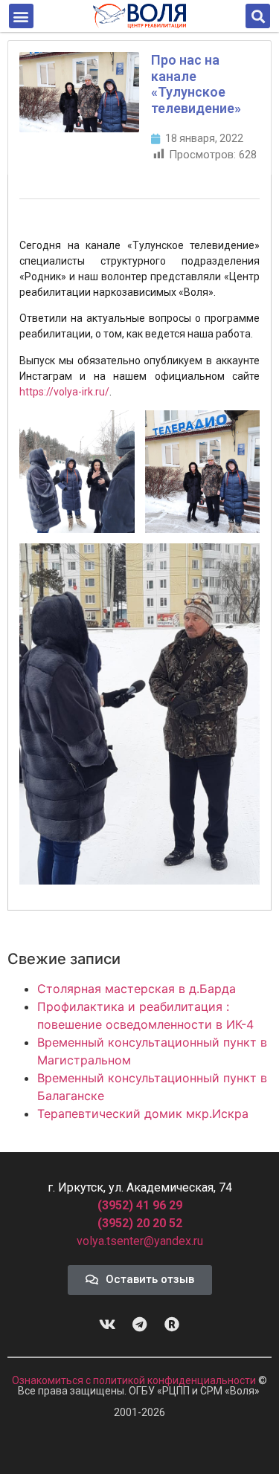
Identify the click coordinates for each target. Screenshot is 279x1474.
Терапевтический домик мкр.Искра (142, 1113)
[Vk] (108, 1324)
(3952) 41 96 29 (139, 1205)
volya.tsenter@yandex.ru (140, 1241)
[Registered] (172, 1324)
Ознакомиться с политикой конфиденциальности (135, 1380)
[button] (21, 16)
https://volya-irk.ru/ (64, 392)
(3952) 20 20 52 (139, 1223)
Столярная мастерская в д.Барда (136, 988)
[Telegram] (140, 1324)
